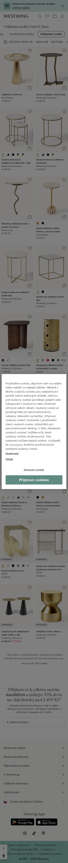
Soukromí (12, 453)
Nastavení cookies (34, 469)
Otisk (9, 459)
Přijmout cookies (34, 480)
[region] (34, 431)
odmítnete (15, 444)
